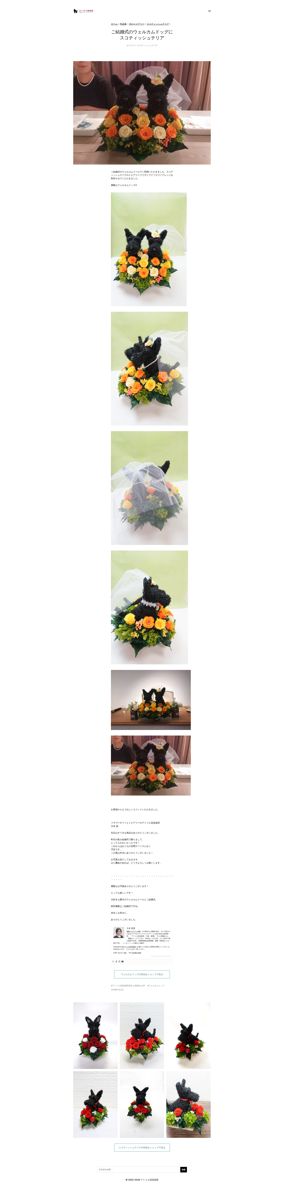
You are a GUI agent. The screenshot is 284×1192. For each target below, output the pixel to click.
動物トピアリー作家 (134, 931)
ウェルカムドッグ (156, 985)
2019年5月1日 (117, 990)
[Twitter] (113, 962)
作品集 (123, 24)
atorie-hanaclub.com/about (161, 956)
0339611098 (136, 953)
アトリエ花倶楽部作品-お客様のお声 (128, 985)
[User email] (122, 962)
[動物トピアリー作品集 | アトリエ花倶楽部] (137, 11)
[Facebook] (116, 962)
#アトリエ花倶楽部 (129, 947)
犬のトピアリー (136, 24)
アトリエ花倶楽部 (149, 1179)
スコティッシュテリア (158, 24)
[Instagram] (119, 962)
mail (124, 953)
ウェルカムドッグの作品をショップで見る (142, 974)
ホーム (114, 24)
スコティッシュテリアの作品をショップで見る (142, 1147)
